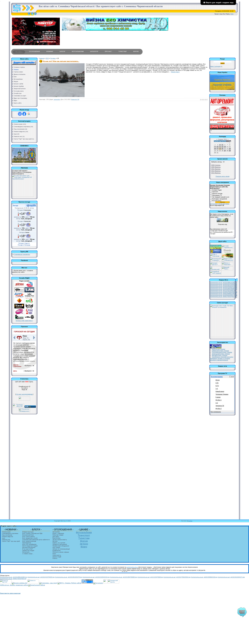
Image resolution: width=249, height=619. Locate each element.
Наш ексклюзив (19, 129)
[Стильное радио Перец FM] (29, 302)
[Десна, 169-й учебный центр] (215, 265)
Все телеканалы (216, 411)
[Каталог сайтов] (105, 583)
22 (230, 149)
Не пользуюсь (216, 200)
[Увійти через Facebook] (24, 114)
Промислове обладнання (61, 546)
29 (230, 150)
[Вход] (35, 15)
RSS (232, 14)
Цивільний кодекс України (220, 350)
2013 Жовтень (216, 173)
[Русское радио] (29, 313)
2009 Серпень (215, 165)
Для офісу (56, 536)
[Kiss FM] (29, 297)
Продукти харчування (60, 544)
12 (222, 147)
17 (217, 149)
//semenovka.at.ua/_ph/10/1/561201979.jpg (223, 285)
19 (222, 149)
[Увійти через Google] (29, 114)
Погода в (24, 210)
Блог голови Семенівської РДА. (32, 533)
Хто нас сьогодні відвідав (24, 394)
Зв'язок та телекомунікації (61, 549)
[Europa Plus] (19, 297)
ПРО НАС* (108, 51)
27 (225, 150)
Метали (55, 541)
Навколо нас (18, 136)
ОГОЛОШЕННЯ (34, 51)
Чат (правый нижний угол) (220, 197)
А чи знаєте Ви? (27, 549)
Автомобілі (56, 532)
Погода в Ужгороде (24, 245)
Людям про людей (28, 550)
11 (220, 147)
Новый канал (220, 391)
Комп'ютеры (56, 538)
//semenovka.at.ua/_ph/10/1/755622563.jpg (223, 292)
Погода (15, 205)
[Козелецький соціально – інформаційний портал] (215, 261)
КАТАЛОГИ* (94, 51)
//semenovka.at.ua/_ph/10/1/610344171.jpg (223, 295)
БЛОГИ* (62, 51)
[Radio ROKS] (29, 308)
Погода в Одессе (24, 243)
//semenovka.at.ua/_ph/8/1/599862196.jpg (223, 293)
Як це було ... (26, 552)
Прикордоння (26, 543)
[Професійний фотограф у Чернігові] (227, 252)
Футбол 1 (219, 400)
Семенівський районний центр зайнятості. (36, 539)
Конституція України (218, 349)
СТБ (217, 383)
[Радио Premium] (19, 308)
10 (217, 147)
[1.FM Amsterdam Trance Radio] (29, 292)
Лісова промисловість (60, 539)
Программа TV (217, 195)
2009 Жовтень (216, 167)
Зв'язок (84, 543)
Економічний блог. (28, 535)
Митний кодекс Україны (219, 355)
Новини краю (18, 124)
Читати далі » (175, 72)
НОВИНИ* (49, 51)
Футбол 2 (219, 408)
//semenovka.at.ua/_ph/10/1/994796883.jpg (223, 289)
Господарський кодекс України (222, 352)
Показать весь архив (222, 176)
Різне (54, 553)
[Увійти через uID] (20, 114)
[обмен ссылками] (98, 583)
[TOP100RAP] (29, 319)
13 (225, 147)
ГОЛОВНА (19, 51)
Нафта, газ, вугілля (59, 543)
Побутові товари (58, 535)
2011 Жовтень (215, 169)
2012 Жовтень (216, 171)
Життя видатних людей (29, 546)
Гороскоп (215, 192)
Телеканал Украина (222, 394)
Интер (218, 380)
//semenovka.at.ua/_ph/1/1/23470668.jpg (223, 290)
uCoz (190, 521)
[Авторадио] (29, 286)
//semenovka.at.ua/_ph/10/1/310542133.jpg (223, 287)
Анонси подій (57, 557)
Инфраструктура (27, 532)
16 (215, 149)
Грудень (53, 58)
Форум (84, 541)
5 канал (218, 397)
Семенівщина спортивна (22, 126)
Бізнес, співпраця (58, 533)
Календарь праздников (219, 199)
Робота (55, 558)
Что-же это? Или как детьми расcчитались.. (61, 61)
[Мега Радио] (19, 302)
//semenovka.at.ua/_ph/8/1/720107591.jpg (223, 296)
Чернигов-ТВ (220, 405)
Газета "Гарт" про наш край (23, 139)
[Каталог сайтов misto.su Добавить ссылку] (36, 585)
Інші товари (56, 547)
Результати (213, 204)
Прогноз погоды (217, 193)
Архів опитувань (224, 204)
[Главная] (29, 15)
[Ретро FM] (19, 313)
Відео (84, 546)
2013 (47, 58)
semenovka (57, 99)
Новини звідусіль (19, 131)
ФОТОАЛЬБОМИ (78, 51)
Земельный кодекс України (221, 354)
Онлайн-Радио (217, 190)
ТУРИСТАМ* (122, 51)
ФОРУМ (136, 51)
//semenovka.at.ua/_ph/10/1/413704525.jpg (223, 284)
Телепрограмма (217, 377)
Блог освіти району (28, 536)
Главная (41, 58)
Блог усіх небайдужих (29, 544)
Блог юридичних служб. (30, 538)
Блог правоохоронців (29, 541)
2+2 (217, 403)
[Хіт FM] (19, 286)
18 (220, 149)
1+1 (217, 388)
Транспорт (84, 535)
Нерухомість (57, 555)
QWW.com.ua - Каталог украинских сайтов (14, 585)
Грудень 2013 (222, 139)
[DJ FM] (19, 292)
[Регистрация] (32, 15)
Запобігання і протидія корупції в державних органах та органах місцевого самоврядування (221, 358)
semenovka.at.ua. (132, 567)
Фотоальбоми (84, 532)
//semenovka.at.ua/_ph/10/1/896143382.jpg (223, 282)
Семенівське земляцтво (22, 254)
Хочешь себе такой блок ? (24, 320)
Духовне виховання (28, 547)
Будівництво (57, 550)
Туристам (83, 538)
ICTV (217, 385)
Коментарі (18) (75, 99)
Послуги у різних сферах (61, 552)
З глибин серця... (27, 553)
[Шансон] (19, 319)
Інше (15, 134)
